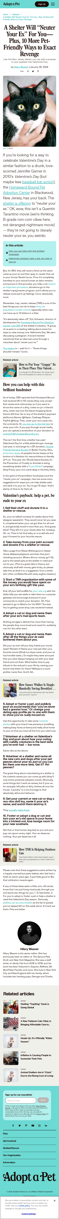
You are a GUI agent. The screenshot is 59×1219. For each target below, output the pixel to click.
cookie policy (24, 1206)
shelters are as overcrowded (17, 902)
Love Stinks (36, 466)
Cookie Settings (29, 1214)
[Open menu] (53, 4)
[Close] (55, 1201)
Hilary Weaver (21, 67)
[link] (41, 1114)
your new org (39, 591)
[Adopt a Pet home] (11, 4)
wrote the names (12, 453)
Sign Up (42, 4)
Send (43, 1100)
